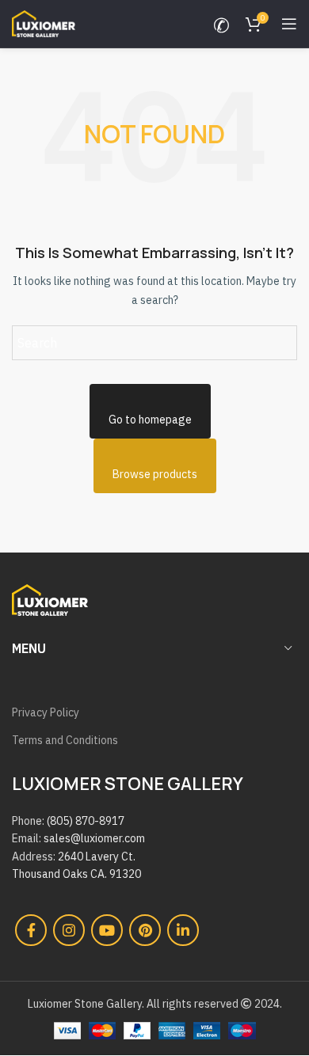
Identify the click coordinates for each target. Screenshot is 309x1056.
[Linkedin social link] (183, 930)
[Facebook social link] (31, 930)
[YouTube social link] (107, 930)
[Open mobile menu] (289, 24)
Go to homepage (150, 419)
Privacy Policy (45, 712)
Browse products (155, 474)
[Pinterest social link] (145, 930)
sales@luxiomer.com (94, 838)
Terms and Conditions (65, 740)
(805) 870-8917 (85, 821)
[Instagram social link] (69, 930)
